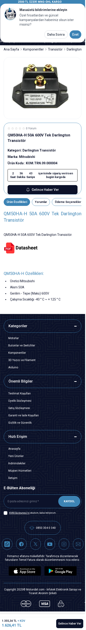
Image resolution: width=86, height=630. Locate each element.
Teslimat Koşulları (19, 393)
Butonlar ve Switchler (21, 345)
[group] (42, 88)
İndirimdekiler (16, 463)
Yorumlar (41, 202)
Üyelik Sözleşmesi (19, 400)
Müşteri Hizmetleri (19, 470)
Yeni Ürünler (16, 456)
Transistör (55, 49)
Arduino (13, 367)
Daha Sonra (56, 34)
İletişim (12, 478)
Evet (75, 34)
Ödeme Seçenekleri (68, 202)
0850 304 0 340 (46, 527)
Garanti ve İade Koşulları (23, 415)
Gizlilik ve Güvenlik (20, 422)
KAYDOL (69, 501)
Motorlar (13, 338)
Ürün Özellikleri (17, 202)
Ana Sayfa (11, 49)
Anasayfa (14, 448)
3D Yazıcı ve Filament (22, 360)
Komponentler (33, 49)
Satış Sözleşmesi (19, 408)
